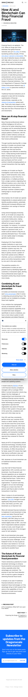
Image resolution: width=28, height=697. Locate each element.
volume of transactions (9, 102)
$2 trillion (17, 51)
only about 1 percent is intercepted (12, 56)
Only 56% (11, 499)
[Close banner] (25, 320)
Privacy (7, 686)
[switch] (24, 344)
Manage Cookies (18, 686)
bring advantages (10, 294)
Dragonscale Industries (9, 23)
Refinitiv (15, 385)
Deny (14, 375)
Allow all (14, 364)
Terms (11, 686)
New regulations (7, 516)
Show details (19, 359)
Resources (5, 6)
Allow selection (14, 369)
